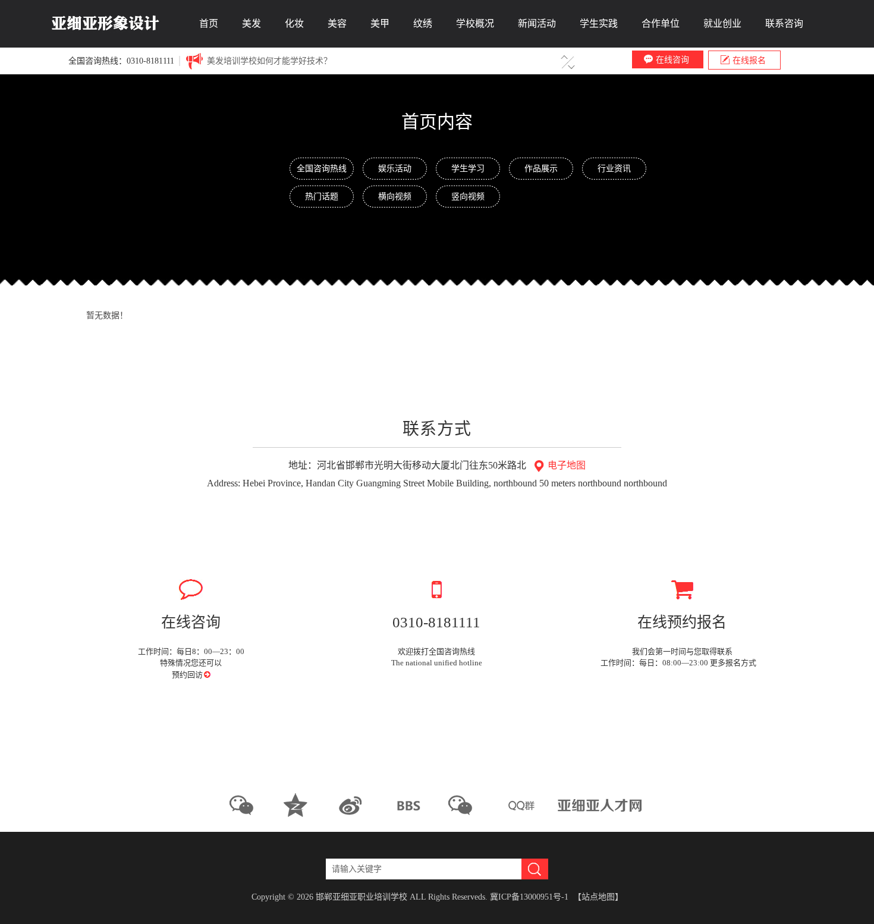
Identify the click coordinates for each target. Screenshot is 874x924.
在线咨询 (672, 59)
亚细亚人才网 (601, 805)
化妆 (294, 23)
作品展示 (541, 168)
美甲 (379, 23)
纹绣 (422, 23)
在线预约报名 (682, 622)
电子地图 (565, 465)
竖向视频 (468, 196)
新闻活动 (537, 23)
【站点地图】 (598, 896)
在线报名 (749, 60)
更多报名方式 (734, 662)
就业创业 (722, 23)
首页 (208, 23)
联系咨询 (784, 23)
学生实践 (599, 23)
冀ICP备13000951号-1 (529, 896)
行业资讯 (614, 168)
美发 (251, 23)
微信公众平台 (246, 805)
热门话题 (321, 196)
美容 (337, 23)
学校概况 (475, 23)
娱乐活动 (394, 168)
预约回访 (188, 674)
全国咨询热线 (322, 168)
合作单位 (661, 23)
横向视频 (394, 196)
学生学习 (468, 168)
